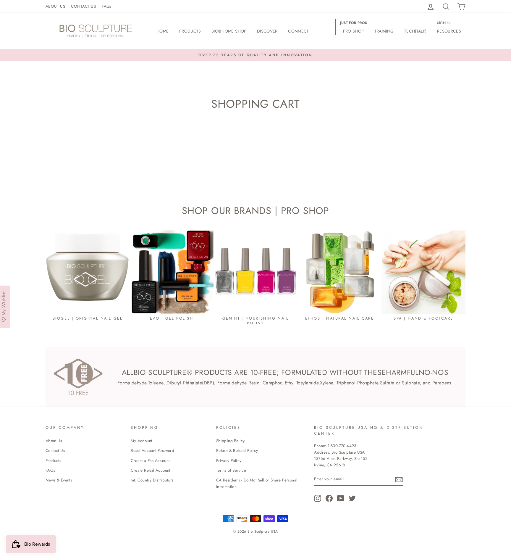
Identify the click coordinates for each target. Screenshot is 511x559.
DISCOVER (267, 31)
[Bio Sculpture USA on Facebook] (329, 498)
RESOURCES (449, 31)
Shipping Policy (230, 441)
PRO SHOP (353, 31)
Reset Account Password (152, 450)
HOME (162, 31)
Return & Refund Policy (237, 450)
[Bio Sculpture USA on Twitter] (352, 498)
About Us (54, 441)
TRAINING (384, 31)
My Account (141, 441)
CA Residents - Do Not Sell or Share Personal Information (256, 483)
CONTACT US (83, 6)
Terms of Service (231, 470)
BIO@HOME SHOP (229, 31)
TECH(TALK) (415, 31)
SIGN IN (444, 22)
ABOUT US (55, 6)
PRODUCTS (190, 31)
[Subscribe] (399, 479)
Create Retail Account (150, 470)
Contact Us (55, 450)
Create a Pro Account (150, 460)
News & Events (59, 480)
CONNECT (298, 31)
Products (53, 460)
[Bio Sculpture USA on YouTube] (340, 498)
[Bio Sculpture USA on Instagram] (317, 498)
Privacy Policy (229, 460)
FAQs (106, 6)
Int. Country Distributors (152, 480)
